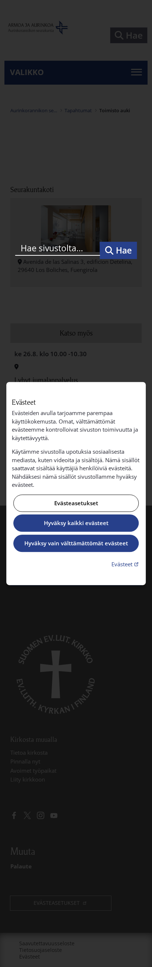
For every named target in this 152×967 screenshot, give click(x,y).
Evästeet (125, 564)
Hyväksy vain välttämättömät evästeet (76, 543)
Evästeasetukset (76, 503)
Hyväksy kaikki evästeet (76, 523)
